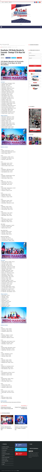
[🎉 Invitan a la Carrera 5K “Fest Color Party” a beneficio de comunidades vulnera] (36, 139)
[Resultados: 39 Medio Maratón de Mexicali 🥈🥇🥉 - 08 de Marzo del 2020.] (7, 419)
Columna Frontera (5, 448)
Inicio (3, 2)
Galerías (3, 455)
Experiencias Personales (6, 453)
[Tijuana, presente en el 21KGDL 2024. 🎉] (33, 143)
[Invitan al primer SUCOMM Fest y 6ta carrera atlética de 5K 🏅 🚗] (39, 139)
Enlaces (31, 70)
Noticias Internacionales (5, 457)
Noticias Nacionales (5, 460)
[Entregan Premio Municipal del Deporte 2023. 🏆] (36, 143)
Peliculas (3, 462)
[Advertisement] (21, 37)
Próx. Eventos (38, 70)
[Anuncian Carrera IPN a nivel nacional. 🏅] (33, 139)
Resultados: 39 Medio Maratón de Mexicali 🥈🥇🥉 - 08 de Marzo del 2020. (6, 428)
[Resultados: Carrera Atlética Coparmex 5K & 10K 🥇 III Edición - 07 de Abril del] (21, 419)
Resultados (4, 45)
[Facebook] (34, 2)
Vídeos (3, 464)
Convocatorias (4, 450)
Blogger (18, 470)
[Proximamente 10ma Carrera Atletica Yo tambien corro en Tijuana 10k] (30, 139)
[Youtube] (36, 2)
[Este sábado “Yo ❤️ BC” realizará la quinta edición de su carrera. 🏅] (39, 143)
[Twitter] (38, 2)
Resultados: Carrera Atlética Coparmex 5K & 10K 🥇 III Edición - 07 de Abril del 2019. (21, 428)
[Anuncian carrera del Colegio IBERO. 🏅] (30, 143)
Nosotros (6, 2)
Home (1, 45)
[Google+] (39, 2)
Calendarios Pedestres (5, 446)
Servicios (10, 2)
